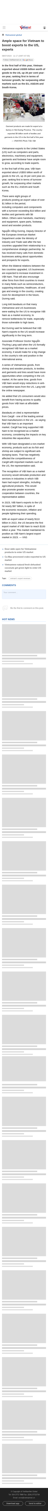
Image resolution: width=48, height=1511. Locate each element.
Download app (12, 1503)
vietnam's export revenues (20, 578)
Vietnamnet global (13, 35)
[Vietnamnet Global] (25, 29)
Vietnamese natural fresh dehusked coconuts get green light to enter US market (23, 568)
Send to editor (35, 1503)
